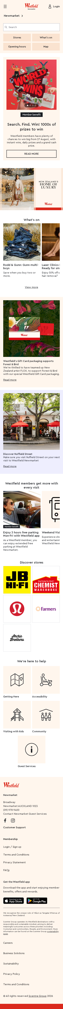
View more (31, 287)
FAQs (6, 870)
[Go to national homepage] (11, 784)
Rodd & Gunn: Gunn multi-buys (20, 266)
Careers (8, 943)
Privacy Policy (11, 974)
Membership (10, 839)
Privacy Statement (14, 862)
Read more (31, 154)
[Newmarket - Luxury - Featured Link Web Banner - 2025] (31, 189)
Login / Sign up (12, 847)
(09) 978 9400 (11, 810)
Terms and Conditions (16, 854)
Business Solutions (14, 953)
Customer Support (14, 827)
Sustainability (11, 963)
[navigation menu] (7, 6)
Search (13, 27)
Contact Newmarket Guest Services (25, 814)
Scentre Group (38, 996)
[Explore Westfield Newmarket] (31, 6)
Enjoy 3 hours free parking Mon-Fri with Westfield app (21, 534)
